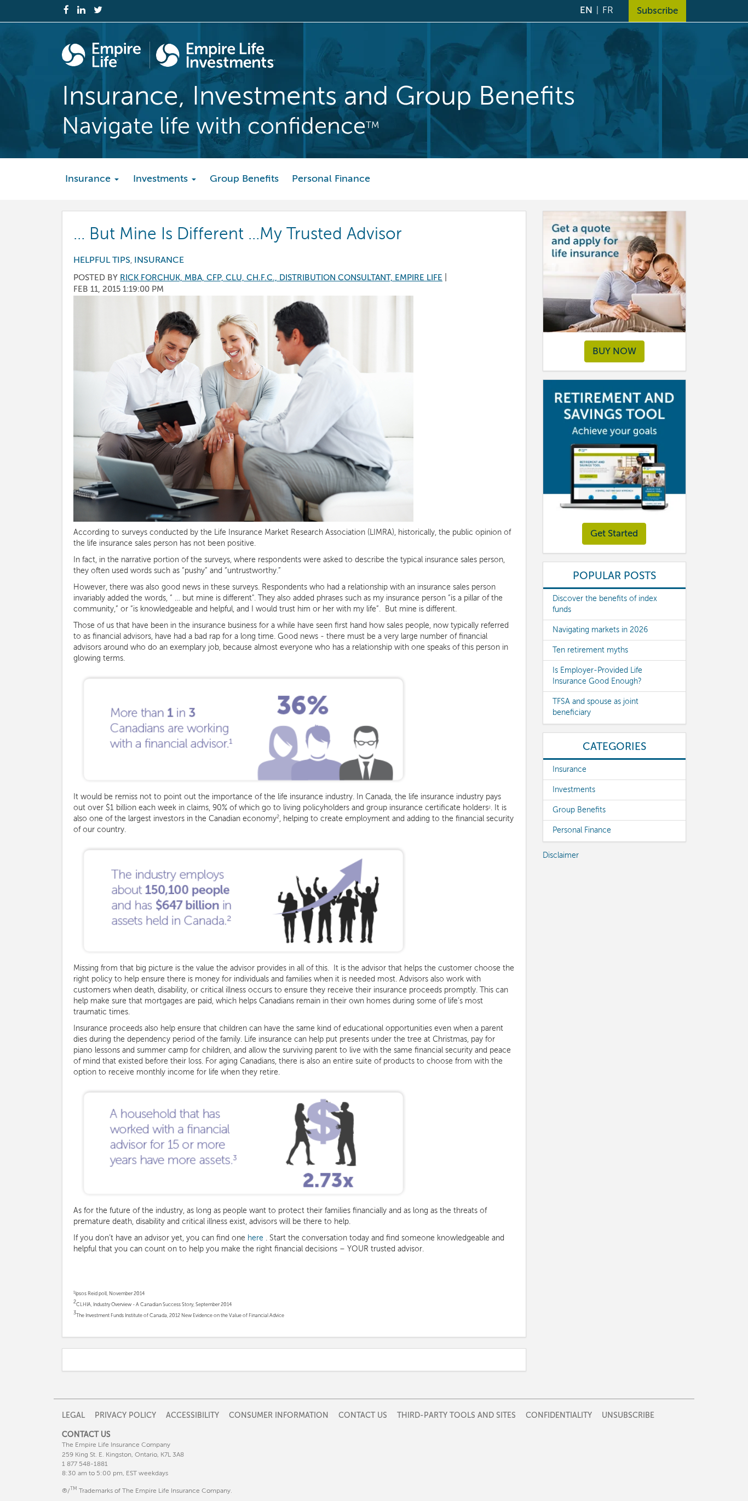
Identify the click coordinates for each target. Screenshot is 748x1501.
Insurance (89, 178)
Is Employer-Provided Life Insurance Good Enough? (597, 675)
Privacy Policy (125, 1415)
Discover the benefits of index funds (605, 604)
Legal (73, 1415)
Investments (162, 178)
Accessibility (192, 1415)
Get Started (614, 533)
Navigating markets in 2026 (600, 630)
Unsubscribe (628, 1415)
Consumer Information (279, 1415)
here (255, 1238)
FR (607, 10)
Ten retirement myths (590, 650)
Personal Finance (331, 178)
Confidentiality (559, 1415)
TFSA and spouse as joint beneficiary (595, 707)
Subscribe (657, 10)
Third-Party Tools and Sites (456, 1415)
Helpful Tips (101, 260)
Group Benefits (244, 178)
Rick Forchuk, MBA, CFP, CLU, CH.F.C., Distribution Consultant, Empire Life (281, 277)
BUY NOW (614, 351)
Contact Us (362, 1415)
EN (586, 10)
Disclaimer (561, 855)
